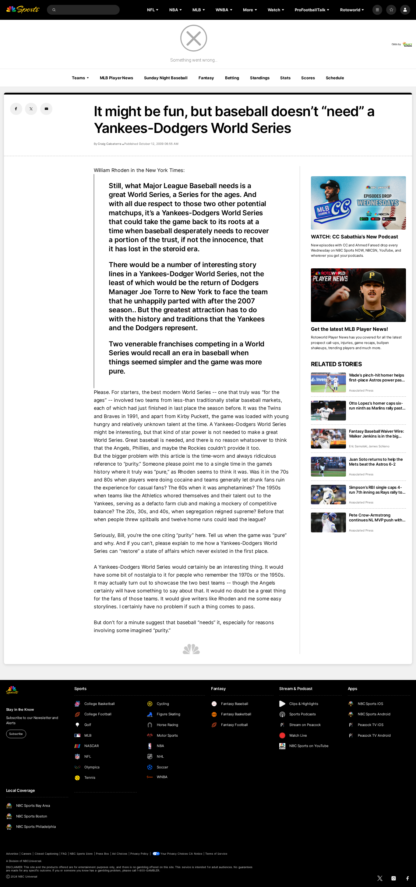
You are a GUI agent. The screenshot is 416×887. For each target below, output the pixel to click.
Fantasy (206, 77)
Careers (26, 853)
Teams (78, 77)
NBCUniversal (32, 861)
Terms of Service (216, 853)
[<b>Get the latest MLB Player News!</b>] (358, 295)
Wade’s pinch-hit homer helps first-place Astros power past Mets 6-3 (376, 377)
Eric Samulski (358, 446)
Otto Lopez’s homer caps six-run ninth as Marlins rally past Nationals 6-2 (376, 405)
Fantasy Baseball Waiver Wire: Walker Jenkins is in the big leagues (376, 433)
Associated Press (361, 390)
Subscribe (16, 733)
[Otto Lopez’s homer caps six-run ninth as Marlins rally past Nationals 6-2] (328, 410)
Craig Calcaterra (110, 143)
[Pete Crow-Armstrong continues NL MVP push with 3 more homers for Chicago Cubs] (328, 522)
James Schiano (379, 446)
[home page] (23, 10)
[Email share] (46, 109)
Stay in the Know (20, 709)
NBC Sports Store (81, 853)
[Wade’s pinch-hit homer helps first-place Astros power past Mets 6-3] (328, 382)
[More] (377, 10)
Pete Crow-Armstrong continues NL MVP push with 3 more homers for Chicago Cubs (377, 517)
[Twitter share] (31, 109)
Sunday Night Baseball (166, 77)
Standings (260, 77)
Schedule (335, 77)
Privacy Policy (139, 853)
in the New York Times (157, 170)
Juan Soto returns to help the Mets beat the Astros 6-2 (376, 462)
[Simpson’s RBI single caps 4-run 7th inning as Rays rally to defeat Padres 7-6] (328, 495)
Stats (285, 77)
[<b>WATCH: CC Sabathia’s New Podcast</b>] (358, 203)
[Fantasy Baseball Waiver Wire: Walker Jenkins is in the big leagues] (328, 439)
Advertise (12, 853)
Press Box (102, 853)
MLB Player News (116, 77)
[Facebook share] (16, 109)
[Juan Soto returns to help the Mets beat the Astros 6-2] (328, 467)
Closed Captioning (46, 853)
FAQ (63, 853)
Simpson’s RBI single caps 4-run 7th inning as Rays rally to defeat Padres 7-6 (375, 490)
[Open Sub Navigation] (158, 10)
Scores (308, 77)
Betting (232, 77)
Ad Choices (119, 853)
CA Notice (195, 853)
